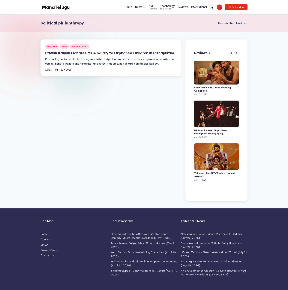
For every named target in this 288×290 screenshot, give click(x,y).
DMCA (44, 244)
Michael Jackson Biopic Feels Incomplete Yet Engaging (211, 132)
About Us (46, 239)
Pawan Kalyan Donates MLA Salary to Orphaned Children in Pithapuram (109, 53)
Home (221, 23)
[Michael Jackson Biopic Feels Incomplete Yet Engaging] (216, 114)
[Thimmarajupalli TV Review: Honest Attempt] (216, 156)
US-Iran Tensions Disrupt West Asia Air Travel (209, 252)
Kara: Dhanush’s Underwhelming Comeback (212, 89)
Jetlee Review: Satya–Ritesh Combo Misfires (138, 243)
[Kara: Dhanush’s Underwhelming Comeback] (216, 71)
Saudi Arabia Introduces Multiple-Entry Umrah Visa (212, 243)
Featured (52, 46)
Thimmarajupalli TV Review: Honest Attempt (214, 175)
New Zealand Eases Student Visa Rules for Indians (211, 234)
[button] (236, 7)
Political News (80, 46)
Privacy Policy (49, 250)
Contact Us (47, 255)
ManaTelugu (56, 7)
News (64, 46)
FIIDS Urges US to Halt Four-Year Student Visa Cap (212, 261)
